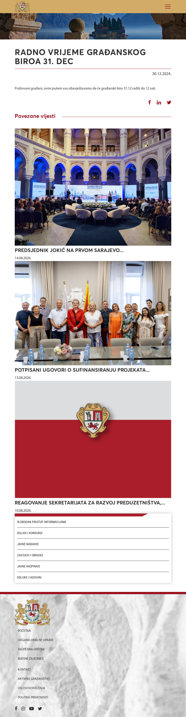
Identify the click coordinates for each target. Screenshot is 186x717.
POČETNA (24, 631)
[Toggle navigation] (166, 6)
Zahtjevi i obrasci (30, 555)
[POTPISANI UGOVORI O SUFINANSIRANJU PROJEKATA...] (93, 313)
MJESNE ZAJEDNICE (31, 659)
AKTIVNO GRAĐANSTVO (34, 679)
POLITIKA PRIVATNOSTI (33, 697)
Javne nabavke (28, 544)
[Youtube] (31, 709)
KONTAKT (24, 669)
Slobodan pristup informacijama (41, 522)
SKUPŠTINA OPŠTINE (31, 649)
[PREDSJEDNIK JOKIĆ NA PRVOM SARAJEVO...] (93, 187)
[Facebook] (16, 709)
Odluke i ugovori (29, 577)
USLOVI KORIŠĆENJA (31, 688)
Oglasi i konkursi (29, 533)
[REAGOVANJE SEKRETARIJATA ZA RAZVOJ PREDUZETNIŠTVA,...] (93, 439)
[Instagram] (23, 709)
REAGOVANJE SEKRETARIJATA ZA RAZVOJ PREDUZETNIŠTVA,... (90, 503)
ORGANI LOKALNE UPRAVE (36, 640)
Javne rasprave (28, 566)
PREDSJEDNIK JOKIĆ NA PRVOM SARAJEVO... (69, 250)
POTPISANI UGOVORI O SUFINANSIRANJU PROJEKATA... (82, 370)
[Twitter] (40, 709)
